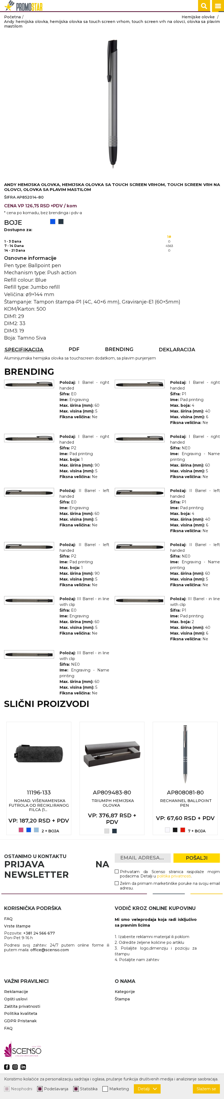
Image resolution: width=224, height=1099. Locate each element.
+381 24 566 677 (39, 933)
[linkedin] (23, 1067)
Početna (12, 16)
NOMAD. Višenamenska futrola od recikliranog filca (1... (39, 805)
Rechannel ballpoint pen (186, 803)
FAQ (8, 918)
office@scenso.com (49, 949)
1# (169, 237)
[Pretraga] (204, 6)
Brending (119, 349)
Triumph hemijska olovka (113, 803)
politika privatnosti (174, 876)
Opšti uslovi (15, 999)
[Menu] (218, 6)
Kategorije (125, 991)
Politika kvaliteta (20, 1013)
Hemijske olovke (198, 16)
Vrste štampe (17, 926)
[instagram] (15, 1067)
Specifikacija (24, 350)
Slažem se (206, 1088)
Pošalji (197, 858)
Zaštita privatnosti (22, 1006)
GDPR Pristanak (20, 1020)
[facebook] (7, 1067)
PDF (74, 349)
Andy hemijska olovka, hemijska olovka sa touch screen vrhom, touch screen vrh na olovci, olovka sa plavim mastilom (112, 24)
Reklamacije (16, 991)
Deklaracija (177, 350)
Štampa (122, 999)
